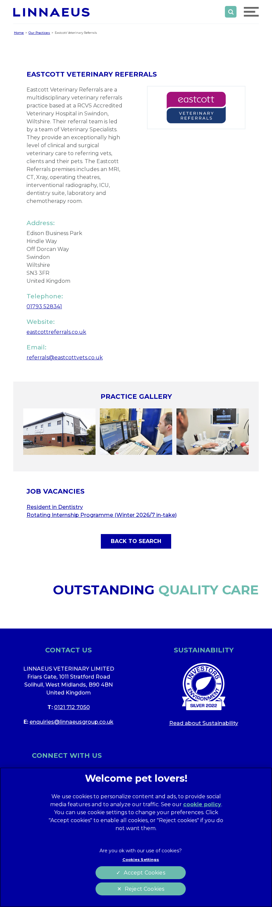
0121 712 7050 (72, 707)
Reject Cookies (144, 889)
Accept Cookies (144, 873)
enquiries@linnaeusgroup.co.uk (71, 722)
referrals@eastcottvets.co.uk (65, 357)
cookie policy (202, 804)
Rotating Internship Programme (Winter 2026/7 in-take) (102, 515)
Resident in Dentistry (55, 507)
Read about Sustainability (203, 723)
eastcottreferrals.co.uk (56, 332)
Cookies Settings (140, 859)
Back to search (136, 541)
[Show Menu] (251, 12)
